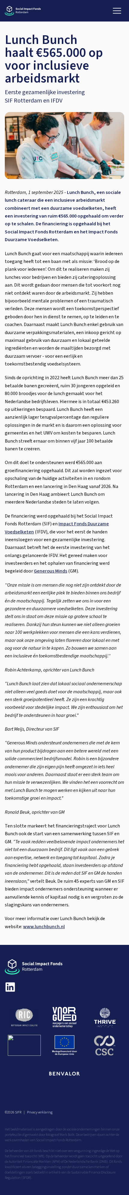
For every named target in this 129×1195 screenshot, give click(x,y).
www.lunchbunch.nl (44, 926)
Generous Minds (50, 571)
